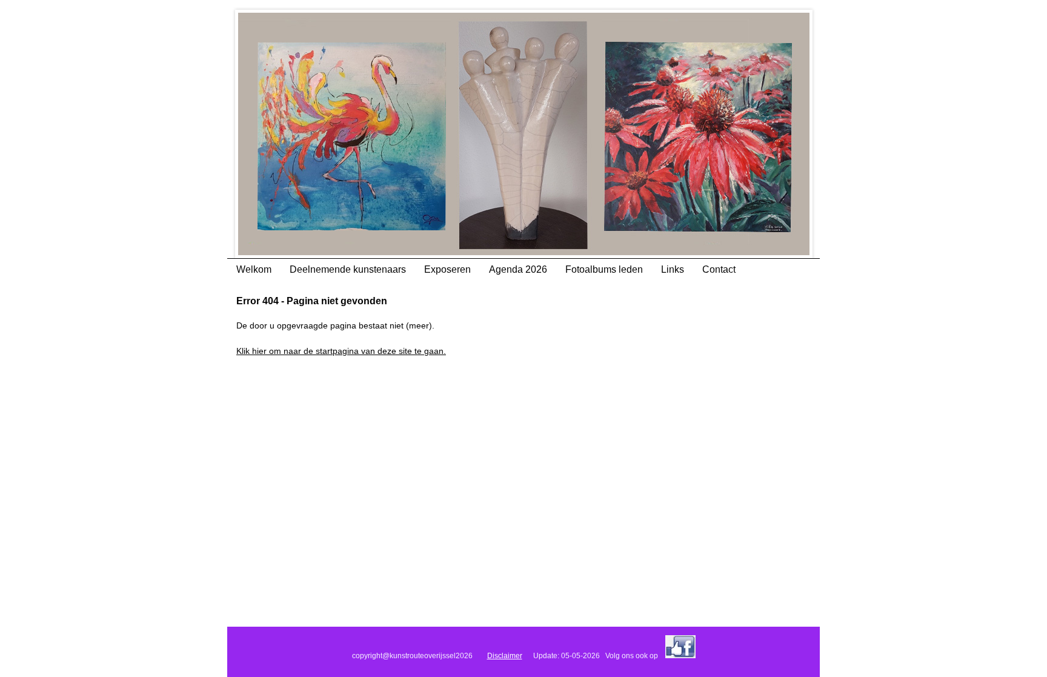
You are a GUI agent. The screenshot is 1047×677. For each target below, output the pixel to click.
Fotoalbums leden (604, 269)
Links (672, 269)
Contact (719, 269)
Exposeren (447, 269)
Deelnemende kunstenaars (348, 269)
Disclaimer (504, 656)
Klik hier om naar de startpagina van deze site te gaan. (341, 351)
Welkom (253, 269)
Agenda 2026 (518, 269)
